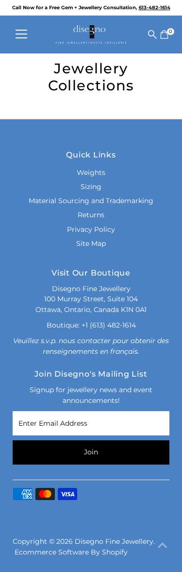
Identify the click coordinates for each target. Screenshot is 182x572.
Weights (91, 172)
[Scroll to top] (162, 545)
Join (91, 452)
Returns (91, 215)
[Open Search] (152, 34)
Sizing (91, 187)
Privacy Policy (91, 229)
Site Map (91, 243)
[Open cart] (164, 34)
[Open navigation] (21, 34)
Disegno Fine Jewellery (114, 541)
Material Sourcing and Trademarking (91, 201)
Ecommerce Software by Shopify (71, 552)
